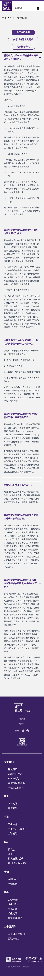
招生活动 (13, 904)
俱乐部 (11, 854)
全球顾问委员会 (16, 783)
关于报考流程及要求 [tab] (23, 40)
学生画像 (13, 824)
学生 (6, 817)
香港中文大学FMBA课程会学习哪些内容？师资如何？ (21, 232)
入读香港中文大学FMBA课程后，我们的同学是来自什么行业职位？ (21, 342)
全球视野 (13, 833)
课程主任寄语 (15, 774)
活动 (6, 872)
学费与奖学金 (15, 918)
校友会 (11, 849)
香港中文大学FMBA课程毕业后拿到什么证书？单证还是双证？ (21, 416)
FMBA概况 (13, 779)
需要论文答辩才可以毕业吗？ (18, 485)
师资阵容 (13, 808)
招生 (6, 892)
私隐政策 (22, 719)
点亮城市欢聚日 (16, 934)
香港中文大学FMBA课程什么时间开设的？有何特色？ (21, 57)
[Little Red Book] (17, 730)
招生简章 (13, 913)
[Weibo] (23, 730)
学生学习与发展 (16, 829)
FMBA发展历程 (16, 788)
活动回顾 (13, 884)
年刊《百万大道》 (17, 863)
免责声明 (22, 724)
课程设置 (13, 804)
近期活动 (13, 879)
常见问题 (13, 909)
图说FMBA (13, 939)
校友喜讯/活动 (15, 859)
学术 (6, 796)
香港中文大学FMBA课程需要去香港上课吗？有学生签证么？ (21, 517)
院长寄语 (13, 769)
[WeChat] (27, 730)
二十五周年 (10, 927)
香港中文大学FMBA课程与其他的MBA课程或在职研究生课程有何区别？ (20, 583)
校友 (6, 842)
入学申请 (13, 900)
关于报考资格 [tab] (23, 47)
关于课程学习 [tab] (23, 32)
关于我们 (9, 762)
